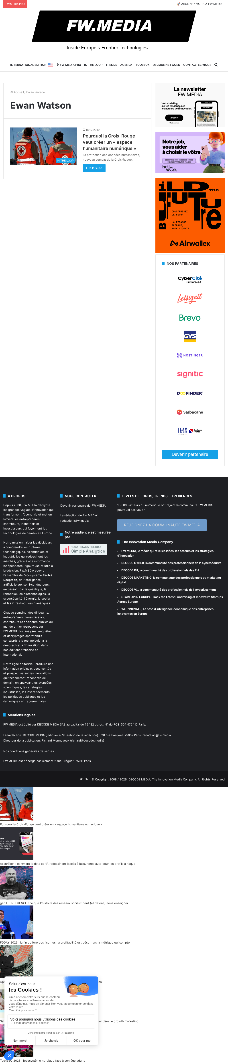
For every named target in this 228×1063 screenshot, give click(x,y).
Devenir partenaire (190, 454)
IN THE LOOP (93, 65)
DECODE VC (129, 589)
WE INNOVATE (131, 609)
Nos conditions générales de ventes (28, 751)
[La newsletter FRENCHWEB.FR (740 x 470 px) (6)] (190, 126)
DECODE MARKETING (136, 577)
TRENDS (111, 65)
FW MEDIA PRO (70, 65)
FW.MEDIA (30, 505)
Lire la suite (94, 168)
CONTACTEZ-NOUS (197, 65)
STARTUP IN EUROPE (136, 597)
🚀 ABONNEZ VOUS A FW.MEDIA (199, 4)
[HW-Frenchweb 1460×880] (190, 172)
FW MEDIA (128, 551)
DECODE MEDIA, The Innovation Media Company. (162, 779)
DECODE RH (129, 570)
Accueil (18, 92)
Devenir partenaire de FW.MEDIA (83, 505)
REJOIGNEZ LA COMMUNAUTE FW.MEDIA (162, 525)
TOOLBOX (142, 65)
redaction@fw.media (74, 520)
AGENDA (126, 65)
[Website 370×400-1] (190, 252)
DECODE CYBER (132, 563)
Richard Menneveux (55, 740)
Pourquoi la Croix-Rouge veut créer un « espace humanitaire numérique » (109, 142)
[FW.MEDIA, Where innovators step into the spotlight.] (114, 33)
